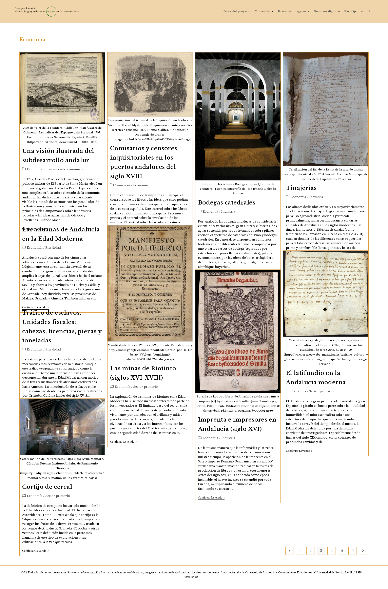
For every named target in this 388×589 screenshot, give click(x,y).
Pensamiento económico (64, 169)
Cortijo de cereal (47, 487)
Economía (34, 169)
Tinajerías (301, 188)
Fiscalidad (53, 247)
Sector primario (145, 387)
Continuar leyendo (123, 442)
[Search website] (369, 11)
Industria (228, 211)
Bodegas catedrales (226, 202)
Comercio (122, 185)
